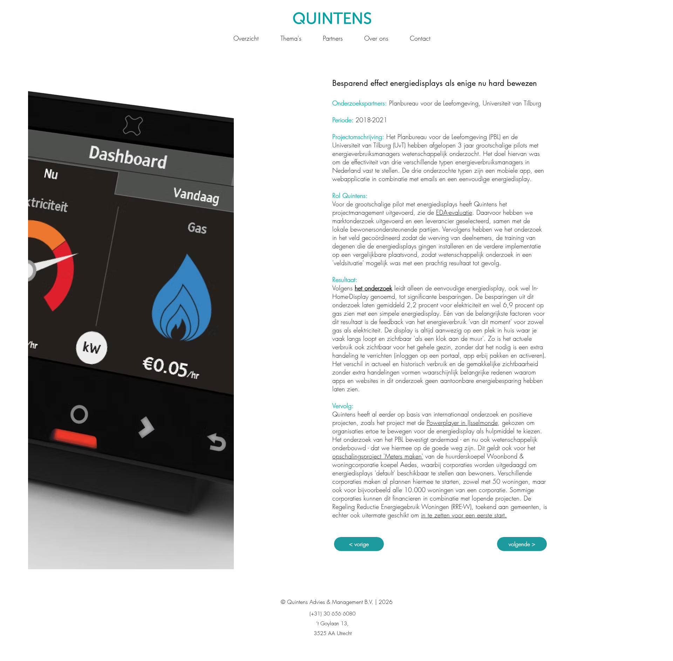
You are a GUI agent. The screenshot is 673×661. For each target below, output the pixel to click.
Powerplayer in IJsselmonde (462, 422)
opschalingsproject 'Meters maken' (377, 456)
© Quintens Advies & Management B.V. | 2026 (337, 602)
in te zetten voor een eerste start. (464, 515)
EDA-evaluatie (454, 212)
